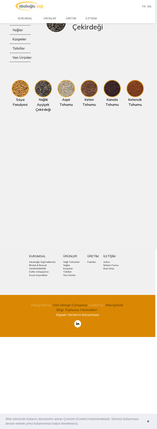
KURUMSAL (37, 256)
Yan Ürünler (22, 57)
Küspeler (19, 39)
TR (144, 6)
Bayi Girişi (108, 268)
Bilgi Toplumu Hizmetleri (76, 310)
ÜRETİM (93, 256)
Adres (106, 261)
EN (149, 6)
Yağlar (17, 30)
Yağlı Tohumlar (71, 261)
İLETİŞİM (109, 256)
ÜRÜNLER (70, 256)
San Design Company (70, 305)
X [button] (148, 421)
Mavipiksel (114, 305)
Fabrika (91, 261)
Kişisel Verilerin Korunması (77, 315)
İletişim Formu (111, 265)
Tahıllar (18, 48)
